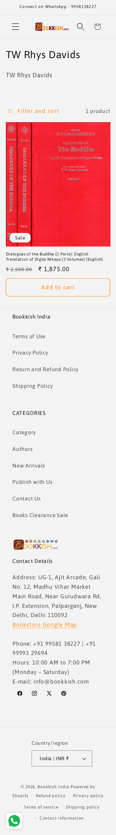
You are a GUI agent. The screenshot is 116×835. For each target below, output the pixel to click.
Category (24, 432)
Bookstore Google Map (44, 624)
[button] (15, 26)
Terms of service (41, 807)
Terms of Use (28, 336)
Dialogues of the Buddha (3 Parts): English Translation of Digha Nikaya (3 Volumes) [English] (54, 257)
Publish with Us (32, 482)
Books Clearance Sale (40, 515)
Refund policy (50, 795)
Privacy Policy (30, 353)
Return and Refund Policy (45, 369)
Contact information (62, 818)
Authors (22, 449)
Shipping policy (83, 807)
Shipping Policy (32, 386)
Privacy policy (88, 795)
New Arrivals (28, 466)
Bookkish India (53, 786)
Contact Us (26, 499)
